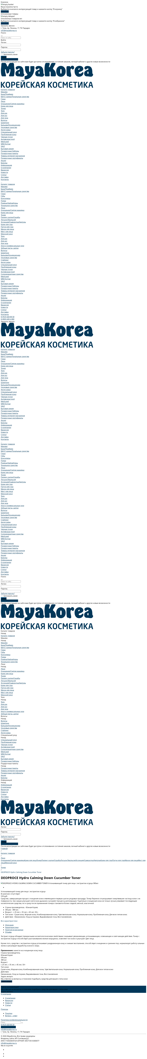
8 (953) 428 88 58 (7, 317)
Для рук (4, 113)
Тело (3, 111)
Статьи (3, 175)
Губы (3, 196)
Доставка (5, 312)
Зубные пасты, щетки (10, 248)
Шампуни (5, 122)
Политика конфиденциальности (14, 1020)
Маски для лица (7, 229)
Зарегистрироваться (9, 59)
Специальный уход (9, 132)
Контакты (5, 314)
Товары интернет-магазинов (13, 156)
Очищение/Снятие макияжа (12, 104)
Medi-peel (5, 141)
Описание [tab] (9, 925)
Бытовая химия (7, 149)
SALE (3, 146)
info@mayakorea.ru (9, 30)
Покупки (8, 1013)
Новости (4, 172)
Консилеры (5, 198)
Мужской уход (7, 234)
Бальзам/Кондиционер (10, 125)
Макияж (4, 92)
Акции (3, 295)
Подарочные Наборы (10, 151)
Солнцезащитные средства (12, 274)
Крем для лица (7, 106)
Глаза (3, 99)
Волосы (4, 120)
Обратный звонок (8, 1027)
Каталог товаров (8, 184)
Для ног (4, 115)
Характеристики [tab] (12, 927)
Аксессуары (6, 130)
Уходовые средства (9, 127)
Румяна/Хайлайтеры (9, 203)
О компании (6, 167)
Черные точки (7, 137)
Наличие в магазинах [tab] (14, 930)
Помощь (4, 1009)
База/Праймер (7, 94)
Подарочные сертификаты (12, 158)
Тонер (3, 108)
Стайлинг (5, 260)
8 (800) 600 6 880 (7, 319)
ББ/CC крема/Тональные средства (15, 96)
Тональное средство (9, 205)
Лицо (3, 101)
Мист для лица (7, 231)
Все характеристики (9, 921)
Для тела (4, 118)
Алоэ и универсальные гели (12, 246)
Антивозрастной (8, 139)
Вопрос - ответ (11, 1016)
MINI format (6, 144)
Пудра (3, 201)
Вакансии (5, 170)
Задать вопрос (6, 981)
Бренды (4, 298)
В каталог (5, 11)
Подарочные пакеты (9, 153)
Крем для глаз (7, 224)
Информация (6, 300)
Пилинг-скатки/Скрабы (10, 217)
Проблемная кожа (8, 134)
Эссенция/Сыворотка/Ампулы (13, 222)
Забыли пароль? (8, 52)
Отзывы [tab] (8, 932)
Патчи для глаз (7, 227)
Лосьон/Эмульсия (8, 220)
